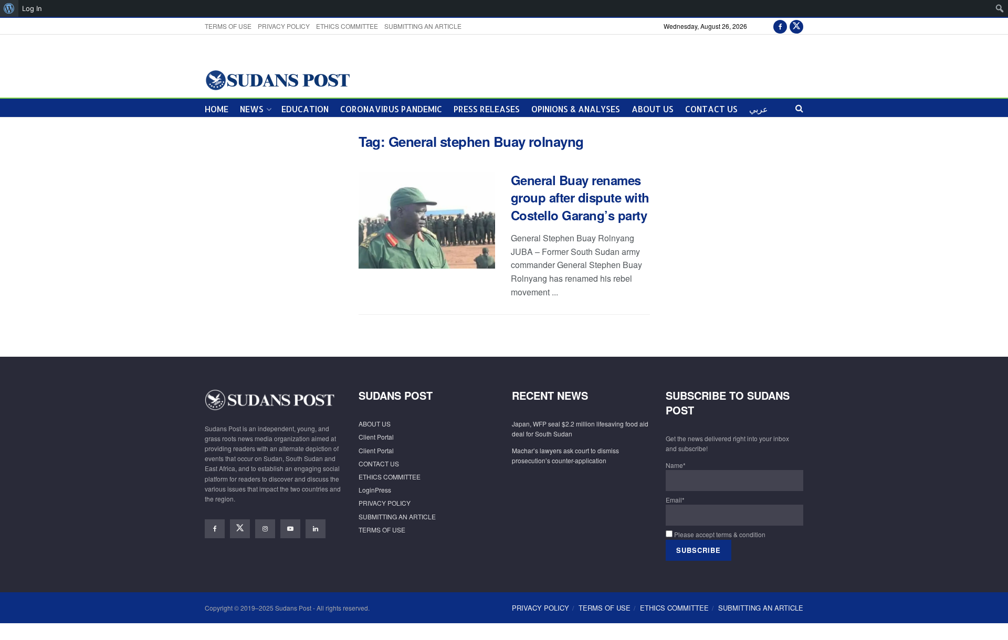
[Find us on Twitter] (796, 26)
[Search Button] (799, 108)
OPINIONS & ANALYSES (575, 108)
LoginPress (375, 489)
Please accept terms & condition (719, 534)
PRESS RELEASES (487, 108)
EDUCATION (305, 108)
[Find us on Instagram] (265, 528)
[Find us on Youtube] (290, 528)
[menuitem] (9, 8)
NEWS (252, 108)
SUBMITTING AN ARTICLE (422, 26)
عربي (758, 108)
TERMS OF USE (228, 26)
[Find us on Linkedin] (316, 528)
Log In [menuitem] (32, 8)
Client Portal (376, 436)
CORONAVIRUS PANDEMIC (391, 108)
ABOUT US (653, 108)
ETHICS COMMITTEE (347, 26)
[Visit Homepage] (277, 79)
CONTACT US (711, 108)
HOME (216, 108)
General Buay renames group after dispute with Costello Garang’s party (580, 197)
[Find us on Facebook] (780, 26)
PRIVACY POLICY (284, 26)
